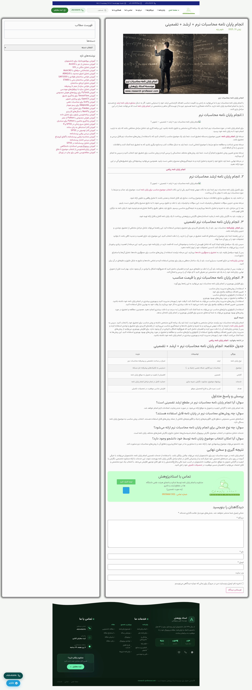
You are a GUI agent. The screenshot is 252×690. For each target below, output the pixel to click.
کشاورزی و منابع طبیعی (141, 649)
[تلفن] (185, 652)
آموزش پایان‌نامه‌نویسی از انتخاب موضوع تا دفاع (75, 149)
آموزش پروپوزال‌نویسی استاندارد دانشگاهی (77, 146)
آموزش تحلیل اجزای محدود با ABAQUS (79, 73)
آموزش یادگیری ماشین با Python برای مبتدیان (76, 121)
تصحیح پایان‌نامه (124, 629)
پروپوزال (127, 637)
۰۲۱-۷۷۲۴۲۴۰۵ (134, 3)
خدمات (59, 682)
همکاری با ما (116, 10)
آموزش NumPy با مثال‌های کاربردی (80, 111)
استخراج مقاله (109, 633)
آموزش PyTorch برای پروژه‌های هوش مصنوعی (75, 92)
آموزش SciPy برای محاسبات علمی (81, 102)
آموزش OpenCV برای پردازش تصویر (80, 99)
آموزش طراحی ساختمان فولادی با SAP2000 (77, 77)
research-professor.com (147, 681)
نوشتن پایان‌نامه (237, 260)
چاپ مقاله (110, 641)
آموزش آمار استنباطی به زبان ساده (81, 127)
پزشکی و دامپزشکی (143, 638)
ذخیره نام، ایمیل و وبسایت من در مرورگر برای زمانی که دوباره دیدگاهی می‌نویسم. (208, 584)
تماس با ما (128, 10)
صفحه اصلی (173, 10)
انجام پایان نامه (144, 106)
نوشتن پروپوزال (125, 641)
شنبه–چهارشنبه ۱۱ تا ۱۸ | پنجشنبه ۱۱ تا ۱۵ (110, 3)
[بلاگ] (179, 652)
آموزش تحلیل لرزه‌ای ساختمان (82, 83)
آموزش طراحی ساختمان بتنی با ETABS (79, 80)
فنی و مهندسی (141, 654)
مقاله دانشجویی (108, 629)
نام (242, 552)
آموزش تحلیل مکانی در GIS (84, 67)
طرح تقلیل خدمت (126, 646)
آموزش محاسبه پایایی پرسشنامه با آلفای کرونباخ (75, 136)
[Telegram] (126, 490)
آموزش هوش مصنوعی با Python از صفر (78, 118)
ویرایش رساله (125, 633)
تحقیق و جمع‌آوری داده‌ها (205, 252)
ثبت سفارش (58, 10)
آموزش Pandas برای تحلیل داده (82, 108)
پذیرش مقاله (109, 637)
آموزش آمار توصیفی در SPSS (83, 130)
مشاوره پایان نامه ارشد (125, 103)
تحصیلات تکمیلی (195, 465)
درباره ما (139, 10)
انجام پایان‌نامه (142, 629)
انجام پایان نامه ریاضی (219, 340)
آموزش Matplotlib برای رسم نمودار (80, 105)
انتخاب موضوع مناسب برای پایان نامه (156, 190)
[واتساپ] (192, 652)
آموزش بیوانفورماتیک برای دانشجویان (80, 61)
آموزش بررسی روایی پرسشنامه (82, 133)
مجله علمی (74, 682)
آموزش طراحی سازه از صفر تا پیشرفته (79, 86)
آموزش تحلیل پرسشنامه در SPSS (81, 143)
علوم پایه (220, 29)
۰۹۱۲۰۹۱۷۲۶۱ (149, 3)
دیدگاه (240, 518)
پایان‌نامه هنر (142, 633)
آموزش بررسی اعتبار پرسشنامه (82, 140)
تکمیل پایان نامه (237, 326)
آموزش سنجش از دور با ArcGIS (82, 64)
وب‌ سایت (239, 573)
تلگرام (11, 683)
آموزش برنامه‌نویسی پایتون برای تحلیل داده (77, 114)
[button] (97, 10)
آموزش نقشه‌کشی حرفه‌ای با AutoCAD (79, 70)
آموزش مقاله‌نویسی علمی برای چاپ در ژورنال (77, 152)
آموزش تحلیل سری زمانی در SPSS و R (79, 124)
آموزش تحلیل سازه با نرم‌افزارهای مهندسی (77, 89)
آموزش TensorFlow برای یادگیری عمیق (78, 95)
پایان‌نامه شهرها (124, 651)
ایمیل (241, 562)
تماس (67, 682)
